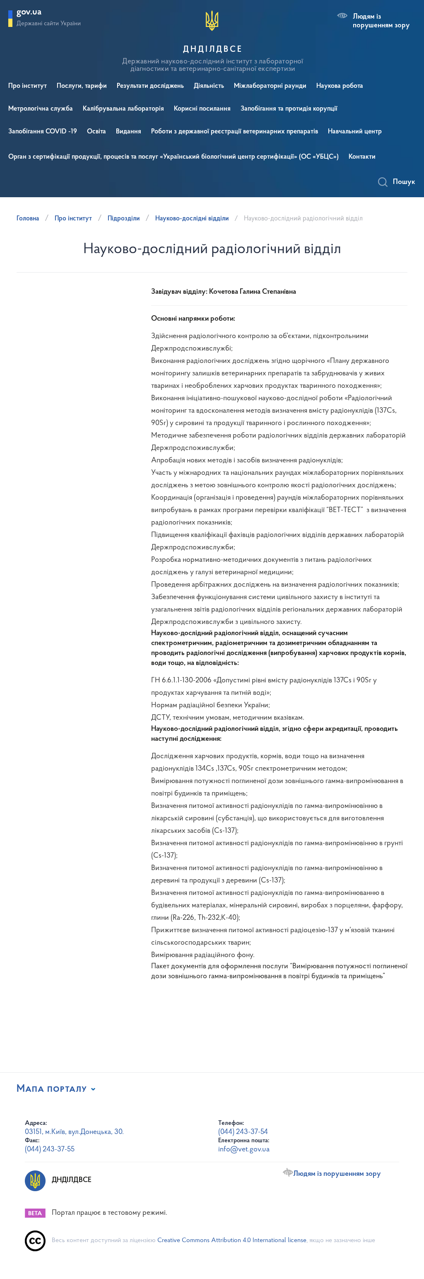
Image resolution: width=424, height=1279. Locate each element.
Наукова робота (339, 86)
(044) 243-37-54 (243, 1132)
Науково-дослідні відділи (192, 218)
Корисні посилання (202, 109)
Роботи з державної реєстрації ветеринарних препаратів (234, 131)
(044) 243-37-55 (50, 1149)
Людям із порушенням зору (381, 21)
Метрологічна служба (40, 109)
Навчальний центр (355, 131)
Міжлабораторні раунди (270, 86)
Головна (28, 218)
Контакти (362, 157)
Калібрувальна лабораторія (123, 109)
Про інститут (27, 86)
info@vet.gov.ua (244, 1149)
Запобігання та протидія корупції (289, 109)
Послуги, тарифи (82, 86)
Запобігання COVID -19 (42, 131)
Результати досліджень (150, 86)
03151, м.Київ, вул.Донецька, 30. (74, 1132)
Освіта (96, 131)
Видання (128, 131)
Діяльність (209, 86)
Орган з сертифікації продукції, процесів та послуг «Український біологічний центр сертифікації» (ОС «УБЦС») (173, 157)
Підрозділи (124, 218)
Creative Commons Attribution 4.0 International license (231, 1240)
